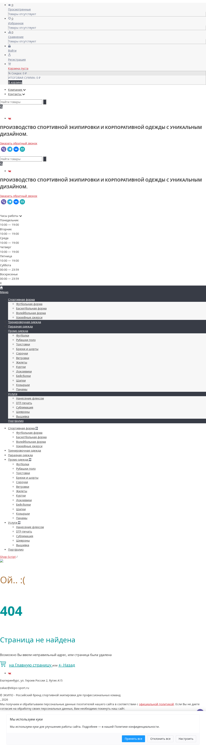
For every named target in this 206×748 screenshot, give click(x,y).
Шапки (21, 380)
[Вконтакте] (9, 118)
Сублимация (24, 407)
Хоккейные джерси (29, 317)
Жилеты (21, 362)
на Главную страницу (30, 665)
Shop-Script (8, 557)
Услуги (12, 394)
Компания (15, 90)
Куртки (21, 367)
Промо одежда (18, 331)
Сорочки (22, 353)
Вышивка (22, 416)
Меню (4, 292)
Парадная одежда (20, 326)
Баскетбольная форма (31, 308)
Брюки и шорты (27, 349)
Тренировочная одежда (24, 322)
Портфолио (16, 421)
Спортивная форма (21, 299)
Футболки (22, 335)
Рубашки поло (26, 340)
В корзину (15, 82)
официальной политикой (156, 704)
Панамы (21, 389)
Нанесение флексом (30, 398)
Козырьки (23, 385)
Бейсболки (23, 376)
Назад (66, 665)
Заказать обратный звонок (18, 143)
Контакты (15, 94)
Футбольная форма (29, 304)
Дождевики (24, 371)
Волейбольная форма (31, 313)
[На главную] (1, 288)
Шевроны (23, 412)
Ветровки (22, 358)
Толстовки (23, 344)
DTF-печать (24, 403)
